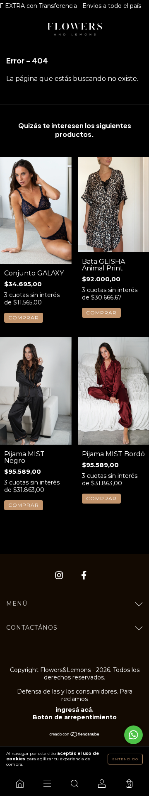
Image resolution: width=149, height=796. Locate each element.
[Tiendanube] (75, 735)
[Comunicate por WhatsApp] (133, 734)
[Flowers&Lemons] (20, 783)
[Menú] (47, 783)
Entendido (125, 759)
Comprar (23, 317)
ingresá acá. (74, 709)
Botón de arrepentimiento (75, 717)
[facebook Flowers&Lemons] (83, 575)
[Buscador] (74, 783)
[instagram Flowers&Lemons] (59, 575)
